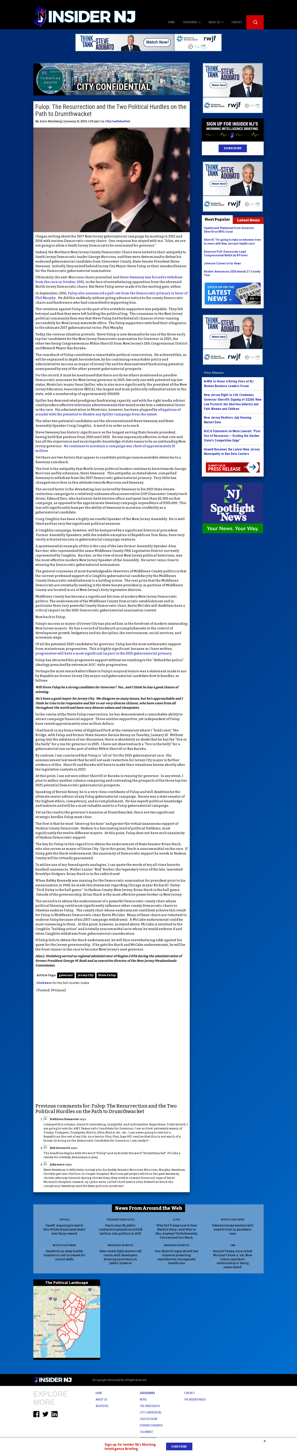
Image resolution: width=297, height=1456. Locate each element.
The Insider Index (195, 1399)
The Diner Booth (150, 1406)
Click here (44, 983)
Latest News (248, 220)
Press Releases (214, 373)
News (143, 1399)
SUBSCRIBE (232, 148)
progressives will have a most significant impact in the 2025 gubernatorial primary (103, 653)
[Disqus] (111, 1047)
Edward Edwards (151, 1425)
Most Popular (217, 219)
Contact (189, 1393)
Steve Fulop (107, 975)
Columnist (146, 1432)
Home (99, 1393)
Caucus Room (148, 1419)
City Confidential (117, 121)
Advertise (102, 1406)
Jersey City (86, 975)
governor (66, 975)
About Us (101, 1399)
